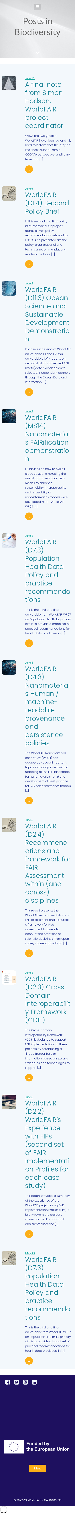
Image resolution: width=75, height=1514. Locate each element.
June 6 (29, 188)
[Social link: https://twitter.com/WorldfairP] (17, 1382)
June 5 (29, 283)
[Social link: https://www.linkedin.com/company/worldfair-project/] (35, 1382)
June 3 (29, 411)
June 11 (30, 78)
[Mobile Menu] (37, 7)
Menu (37, 1468)
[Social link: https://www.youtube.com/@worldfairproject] (26, 1382)
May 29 (30, 1253)
